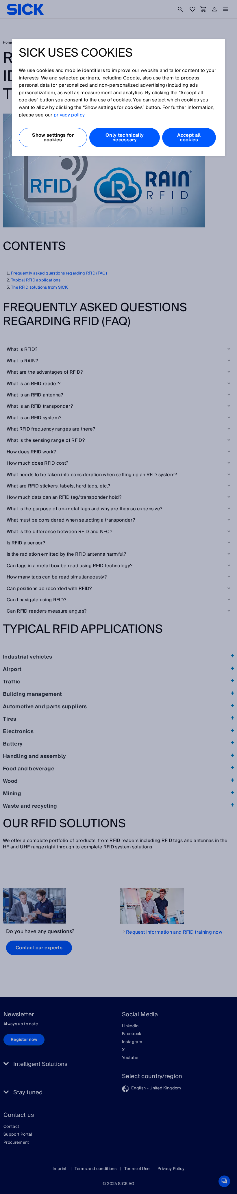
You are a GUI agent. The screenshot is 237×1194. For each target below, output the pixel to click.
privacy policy (69, 115)
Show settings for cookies (52, 137)
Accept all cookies (189, 137)
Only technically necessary (124, 137)
